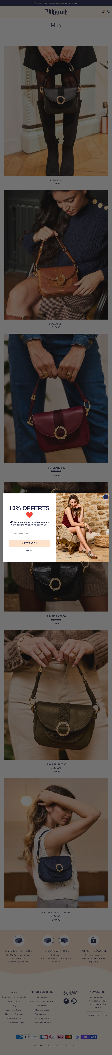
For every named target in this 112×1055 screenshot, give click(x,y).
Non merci (29, 550)
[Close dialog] (105, 497)
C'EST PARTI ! (29, 543)
